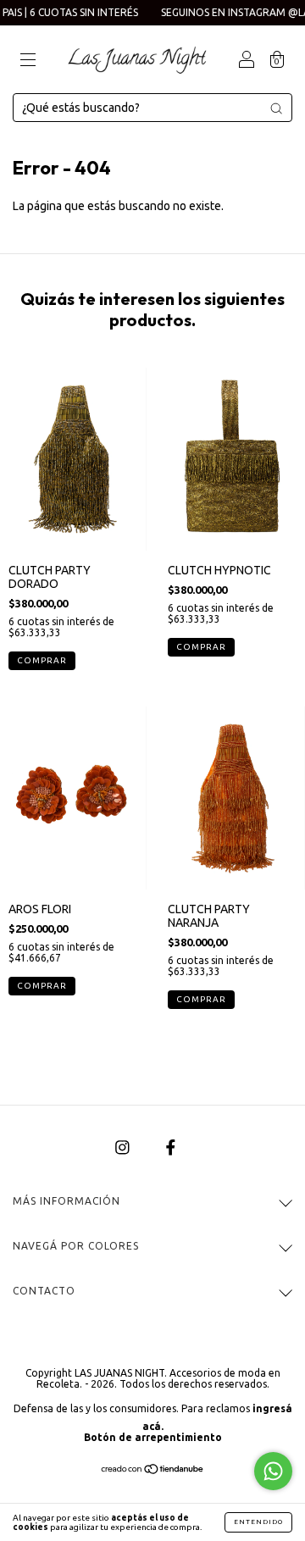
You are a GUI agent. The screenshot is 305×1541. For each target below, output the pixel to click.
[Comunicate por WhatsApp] (273, 1471)
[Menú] (27, 61)
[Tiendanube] (153, 1470)
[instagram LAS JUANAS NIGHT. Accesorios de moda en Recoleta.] (123, 1147)
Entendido (258, 1522)
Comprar (42, 985)
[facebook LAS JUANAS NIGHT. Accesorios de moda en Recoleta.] (170, 1147)
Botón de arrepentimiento (153, 1437)
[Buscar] (276, 108)
